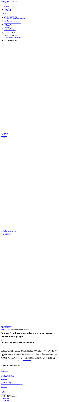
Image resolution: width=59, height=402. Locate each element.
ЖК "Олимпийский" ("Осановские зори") (12, 384)
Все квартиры (4, 133)
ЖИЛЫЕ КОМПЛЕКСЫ (10, 16)
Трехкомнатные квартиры (7, 376)
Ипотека (3, 391)
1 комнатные (4, 134)
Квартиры (4, 371)
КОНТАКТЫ (7, 10)
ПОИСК (6, 20)
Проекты (4, 379)
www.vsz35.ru (27, 360)
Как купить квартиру (6, 326)
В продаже (3, 230)
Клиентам (3, 390)
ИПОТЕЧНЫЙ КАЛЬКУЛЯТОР (12, 23)
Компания (4, 387)
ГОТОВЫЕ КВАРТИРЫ (10, 17)
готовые (3, 138)
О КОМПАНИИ (8, 6)
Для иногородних (5, 327)
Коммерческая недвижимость (8, 231)
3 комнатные (4, 137)
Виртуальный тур (5, 234)
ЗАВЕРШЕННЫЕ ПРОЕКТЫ (12, 21)
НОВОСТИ (7, 8)
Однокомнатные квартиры (8, 373)
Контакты (3, 394)
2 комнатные (4, 136)
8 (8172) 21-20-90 (5, 4)
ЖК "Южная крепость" (7, 382)
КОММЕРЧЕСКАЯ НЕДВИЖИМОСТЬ (14, 18)
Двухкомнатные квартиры (7, 375)
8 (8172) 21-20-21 (5, 2)
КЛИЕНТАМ (7, 9)
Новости (3, 392)
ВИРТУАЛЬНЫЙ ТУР (10, 30)
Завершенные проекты (7, 233)
